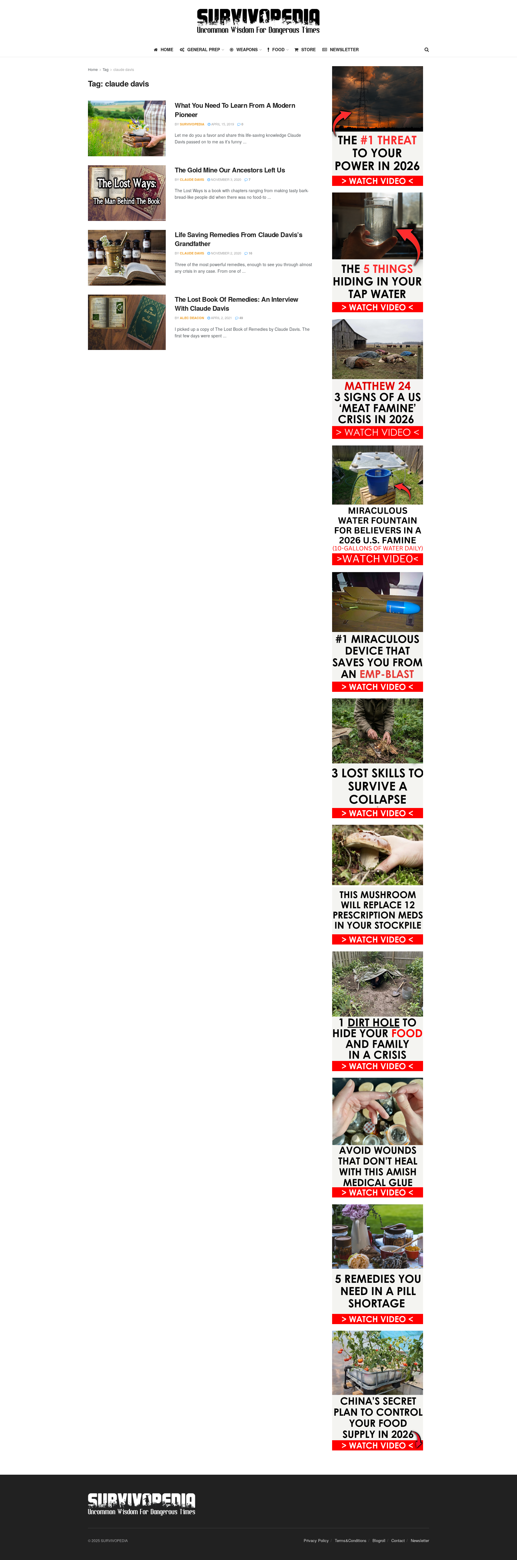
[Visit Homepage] (258, 21)
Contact (398, 1540)
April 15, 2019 (222, 124)
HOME (167, 49)
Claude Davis (192, 179)
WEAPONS (247, 49)
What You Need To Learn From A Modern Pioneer (235, 109)
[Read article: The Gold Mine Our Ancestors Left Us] (127, 193)
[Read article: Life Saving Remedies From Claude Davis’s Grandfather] (127, 258)
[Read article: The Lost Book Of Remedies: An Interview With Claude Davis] (127, 322)
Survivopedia (192, 124)
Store (308, 49)
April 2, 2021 (221, 317)
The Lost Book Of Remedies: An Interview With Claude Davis (236, 303)
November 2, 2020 (225, 253)
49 (240, 318)
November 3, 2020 (225, 179)
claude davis (123, 69)
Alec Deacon (192, 318)
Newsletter (344, 49)
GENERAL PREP (203, 49)
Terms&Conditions (351, 1540)
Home (93, 69)
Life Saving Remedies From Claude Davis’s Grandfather (238, 239)
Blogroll (378, 1540)
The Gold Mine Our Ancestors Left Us (230, 170)
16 (250, 253)
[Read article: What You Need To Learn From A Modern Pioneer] (127, 128)
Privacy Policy (316, 1540)
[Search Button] (427, 49)
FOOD (278, 49)
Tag (106, 69)
